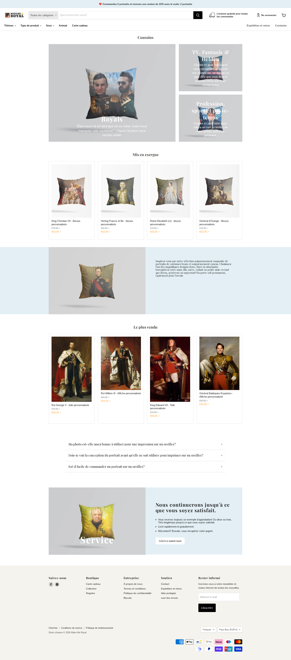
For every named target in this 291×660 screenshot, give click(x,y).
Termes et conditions (135, 588)
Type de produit (30, 25)
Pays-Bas (228, 629)
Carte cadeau (80, 25)
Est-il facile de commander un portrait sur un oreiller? (107, 467)
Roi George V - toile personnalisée (70, 405)
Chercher (53, 628)
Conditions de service (71, 628)
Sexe (49, 25)
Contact (165, 584)
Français (207, 629)
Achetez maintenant (170, 541)
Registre (90, 593)
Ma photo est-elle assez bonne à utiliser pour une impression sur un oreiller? (122, 444)
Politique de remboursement (99, 628)
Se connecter (268, 15)
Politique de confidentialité (137, 593)
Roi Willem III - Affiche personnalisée (121, 393)
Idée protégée (168, 593)
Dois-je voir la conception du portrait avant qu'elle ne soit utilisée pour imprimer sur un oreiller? (136, 455)
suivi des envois (169, 598)
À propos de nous (133, 584)
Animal (63, 25)
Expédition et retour (258, 25)
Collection (91, 588)
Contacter (281, 25)
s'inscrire (207, 608)
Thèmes (9, 25)
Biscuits (128, 598)
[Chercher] (197, 15)
